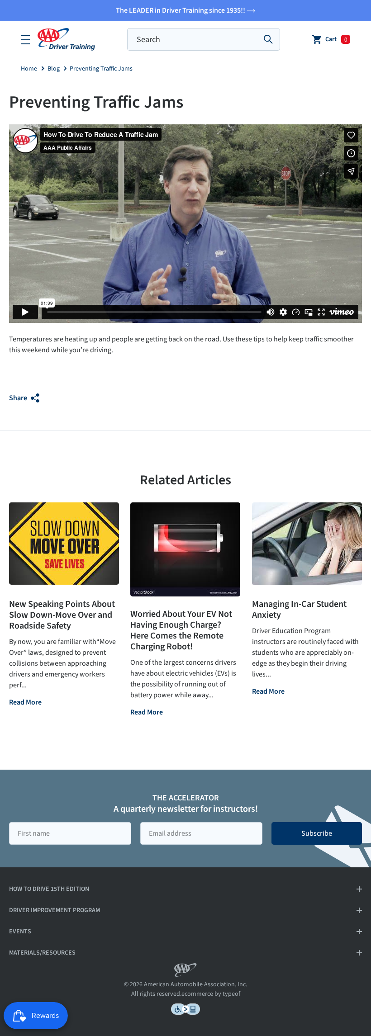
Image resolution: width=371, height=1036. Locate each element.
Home (29, 68)
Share (19, 398)
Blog (54, 68)
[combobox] (203, 39)
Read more (25, 703)
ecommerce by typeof (210, 993)
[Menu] (25, 39)
